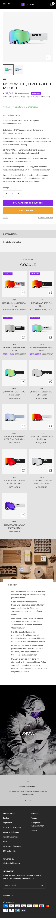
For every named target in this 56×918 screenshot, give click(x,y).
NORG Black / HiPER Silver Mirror (14, 349)
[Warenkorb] (51, 4)
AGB (5, 842)
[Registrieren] (42, 885)
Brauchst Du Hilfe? (45, 218)
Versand (34, 818)
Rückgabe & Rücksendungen (37, 824)
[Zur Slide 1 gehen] (25, 800)
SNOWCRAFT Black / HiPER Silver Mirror (41, 393)
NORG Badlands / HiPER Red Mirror (14, 304)
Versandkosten (20, 97)
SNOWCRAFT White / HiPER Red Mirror (41, 437)
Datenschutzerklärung (12, 827)
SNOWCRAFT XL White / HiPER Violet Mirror (14, 526)
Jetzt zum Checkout (28, 211)
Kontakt (34, 831)
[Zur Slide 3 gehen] (30, 800)
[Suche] (9, 4)
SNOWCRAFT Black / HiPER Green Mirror (14, 393)
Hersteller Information (12, 242)
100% (5, 79)
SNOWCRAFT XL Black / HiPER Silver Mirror (42, 482)
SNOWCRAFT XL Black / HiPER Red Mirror (14, 482)
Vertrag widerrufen (10, 837)
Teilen (5, 218)
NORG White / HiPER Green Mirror (41, 349)
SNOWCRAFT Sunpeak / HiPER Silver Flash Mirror (14, 437)
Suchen (6, 818)
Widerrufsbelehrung (11, 832)
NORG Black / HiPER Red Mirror (41, 304)
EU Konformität (9, 851)
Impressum (7, 823)
